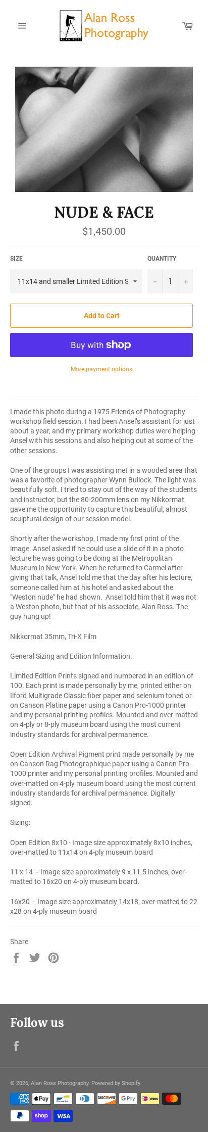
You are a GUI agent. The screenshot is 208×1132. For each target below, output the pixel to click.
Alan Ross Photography (59, 1083)
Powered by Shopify (115, 1083)
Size (16, 258)
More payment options (101, 369)
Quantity (161, 258)
